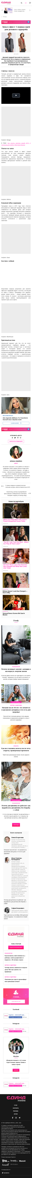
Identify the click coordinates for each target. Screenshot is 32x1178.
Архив (15, 1114)
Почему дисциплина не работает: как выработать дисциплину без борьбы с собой (16, 807)
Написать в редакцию (16, 441)
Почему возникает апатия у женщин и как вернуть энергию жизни (16, 670)
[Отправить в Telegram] (17, 437)
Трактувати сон (16, 1001)
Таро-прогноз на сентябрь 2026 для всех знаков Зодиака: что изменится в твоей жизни (16, 916)
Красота (16, 746)
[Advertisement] (16, 275)
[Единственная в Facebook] (12, 1118)
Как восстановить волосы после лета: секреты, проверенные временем (16, 749)
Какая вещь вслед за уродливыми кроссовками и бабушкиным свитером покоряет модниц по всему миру (15, 493)
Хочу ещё (16, 824)
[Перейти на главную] (6, 2)
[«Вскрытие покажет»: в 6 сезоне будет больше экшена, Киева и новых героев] (16, 1046)
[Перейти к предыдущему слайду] (2, 10)
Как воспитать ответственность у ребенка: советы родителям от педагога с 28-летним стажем (15, 958)
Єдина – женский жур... (17, 1015)
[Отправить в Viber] (20, 437)
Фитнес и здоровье (16, 705)
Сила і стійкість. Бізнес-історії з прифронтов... (20, 10)
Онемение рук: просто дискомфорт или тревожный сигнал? (15, 980)
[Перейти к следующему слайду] (30, 10)
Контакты (16, 1108)
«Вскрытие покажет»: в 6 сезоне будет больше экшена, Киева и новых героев (16, 1062)
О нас (15, 1105)
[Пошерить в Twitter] (15, 437)
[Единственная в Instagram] (16, 1118)
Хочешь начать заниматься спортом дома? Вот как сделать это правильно (16, 970)
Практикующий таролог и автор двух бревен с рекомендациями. (19, 911)
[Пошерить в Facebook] (12, 437)
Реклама (15, 1111)
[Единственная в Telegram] (19, 1118)
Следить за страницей (16, 1017)
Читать (16, 1070)
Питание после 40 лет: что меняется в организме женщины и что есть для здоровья (16, 710)
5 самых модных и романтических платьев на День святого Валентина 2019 (17, 486)
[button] (21, 3)
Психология (16, 666)
